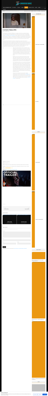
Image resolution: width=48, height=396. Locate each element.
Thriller (18, 7)
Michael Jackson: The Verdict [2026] (40, 44)
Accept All (45, 394)
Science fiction (31, 7)
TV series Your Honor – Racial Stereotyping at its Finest (38, 320)
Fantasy (4, 9)
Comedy (22, 7)
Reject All (40, 394)
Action (36, 7)
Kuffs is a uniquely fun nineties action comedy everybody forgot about (37, 260)
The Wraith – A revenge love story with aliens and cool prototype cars (38, 379)
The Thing (6, 35)
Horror (26, 7)
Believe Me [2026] (38, 162)
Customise (35, 394)
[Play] (16, 178)
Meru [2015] (37, 101)
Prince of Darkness (12, 35)
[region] (24, 394)
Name (3, 238)
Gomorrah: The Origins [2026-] (39, 219)
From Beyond (27, 74)
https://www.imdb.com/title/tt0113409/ (11, 169)
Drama (39, 7)
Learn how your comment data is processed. (20, 248)
